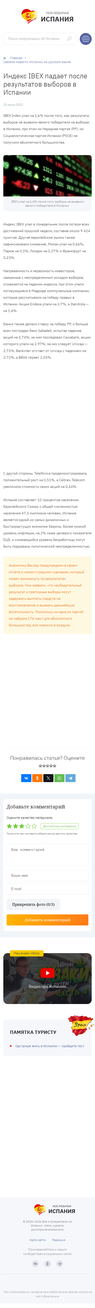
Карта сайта (38, 1240)
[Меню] (86, 39)
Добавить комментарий (47, 919)
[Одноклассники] (37, 778)
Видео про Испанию (47, 986)
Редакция (58, 1240)
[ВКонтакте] (26, 778)
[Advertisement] (47, 416)
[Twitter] (48, 778)
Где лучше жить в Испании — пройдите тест (49, 1046)
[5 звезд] (54, 765)
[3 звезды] (47, 765)
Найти (70, 38)
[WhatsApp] (59, 778)
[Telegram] (70, 778)
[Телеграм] (59, 1263)
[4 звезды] (51, 765)
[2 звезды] (44, 765)
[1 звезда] (40, 765)
